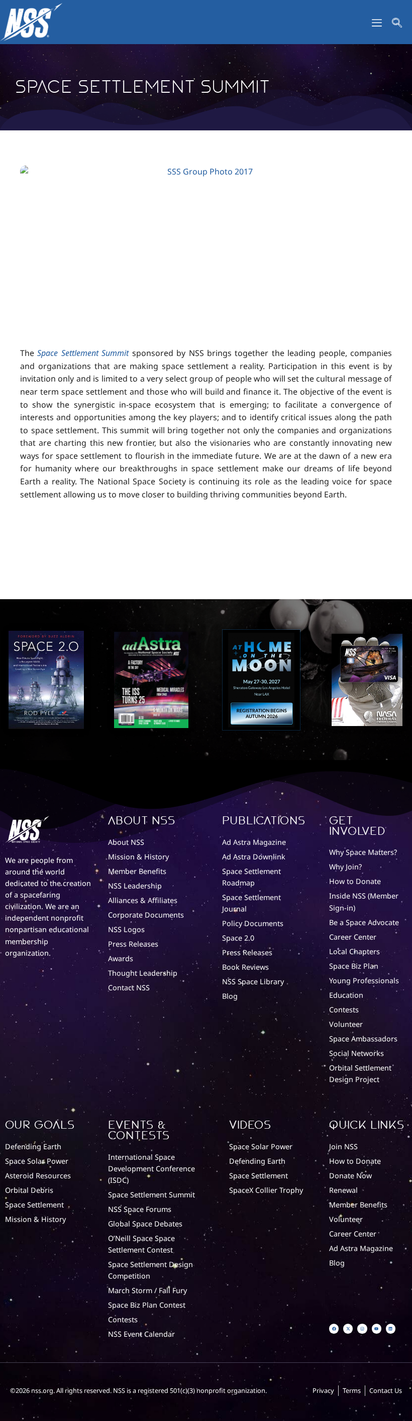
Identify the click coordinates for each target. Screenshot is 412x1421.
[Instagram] (362, 1328)
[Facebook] (334, 1328)
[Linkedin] (390, 1328)
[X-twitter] (348, 1328)
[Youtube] (376, 1328)
